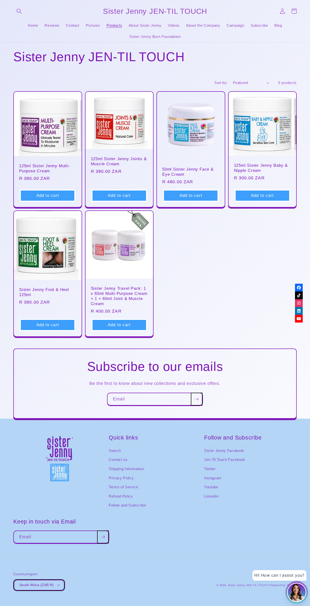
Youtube (211, 487)
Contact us (118, 459)
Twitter (210, 469)
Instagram (213, 478)
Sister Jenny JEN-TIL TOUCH (248, 585)
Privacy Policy (121, 478)
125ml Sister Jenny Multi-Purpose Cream (44, 168)
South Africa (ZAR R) (37, 585)
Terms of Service (123, 487)
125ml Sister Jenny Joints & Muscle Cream (119, 161)
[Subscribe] (196, 399)
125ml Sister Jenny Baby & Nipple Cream (261, 168)
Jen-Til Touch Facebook (224, 459)
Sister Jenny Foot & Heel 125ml (44, 292)
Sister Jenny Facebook (224, 450)
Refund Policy (121, 496)
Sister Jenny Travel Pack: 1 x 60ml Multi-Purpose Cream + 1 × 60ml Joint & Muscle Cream (119, 296)
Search (115, 450)
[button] (19, 11)
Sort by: (221, 83)
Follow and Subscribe (127, 505)
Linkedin (211, 496)
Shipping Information (126, 469)
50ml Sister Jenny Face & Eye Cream (188, 172)
